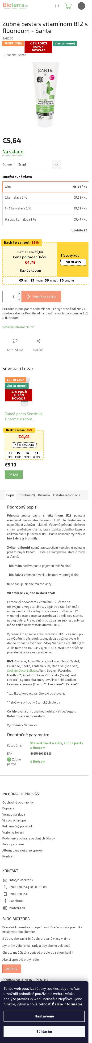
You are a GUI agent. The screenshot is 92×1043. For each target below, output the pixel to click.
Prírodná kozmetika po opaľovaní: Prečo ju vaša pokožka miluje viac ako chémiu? (42, 939)
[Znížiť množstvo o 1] (19, 301)
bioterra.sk (17, 918)
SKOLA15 (70, 273)
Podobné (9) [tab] (26, 496)
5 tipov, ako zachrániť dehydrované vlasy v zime (36, 949)
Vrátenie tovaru (13, 842)
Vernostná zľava (13, 824)
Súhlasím (44, 1031)
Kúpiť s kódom (44, 263)
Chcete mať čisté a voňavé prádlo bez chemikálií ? (37, 962)
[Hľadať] (56, 6)
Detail (13, 475)
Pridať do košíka (44, 298)
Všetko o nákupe (14, 830)
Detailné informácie (16, 329)
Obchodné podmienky (18, 812)
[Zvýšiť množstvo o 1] (19, 296)
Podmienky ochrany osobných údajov (28, 848)
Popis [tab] (10, 496)
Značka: (16, 55)
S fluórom (37, 771)
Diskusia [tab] (44, 496)
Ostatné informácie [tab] (66, 496)
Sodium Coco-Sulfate (22, 680)
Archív (11, 979)
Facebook (16, 910)
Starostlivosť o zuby (45, 753)
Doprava (8, 818)
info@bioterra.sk (21, 890)
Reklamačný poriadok (17, 836)
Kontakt (7, 866)
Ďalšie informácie (67, 1004)
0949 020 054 (18, 904)
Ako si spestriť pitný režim (21, 969)
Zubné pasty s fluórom (51, 755)
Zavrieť (48, 343)
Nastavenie (44, 1016)
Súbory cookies (13, 854)
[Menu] (81, 6)
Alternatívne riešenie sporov (22, 860)
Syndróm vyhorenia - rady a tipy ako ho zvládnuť (36, 956)
